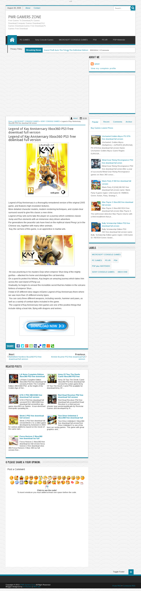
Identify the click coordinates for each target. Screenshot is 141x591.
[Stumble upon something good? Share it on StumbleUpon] (31, 346)
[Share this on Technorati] (52, 346)
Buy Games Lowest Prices (102, 128)
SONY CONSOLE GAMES (103, 272)
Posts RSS (116, 586)
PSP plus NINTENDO (101, 266)
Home (12, 39)
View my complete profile (103, 68)
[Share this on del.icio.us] (39, 346)
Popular (95, 122)
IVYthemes (27, 587)
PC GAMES (25, 40)
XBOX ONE (122, 272)
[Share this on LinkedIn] (44, 346)
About (27, 8)
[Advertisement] (47, 84)
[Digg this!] (35, 346)
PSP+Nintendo (119, 40)
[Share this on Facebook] (18, 346)
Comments (117, 122)
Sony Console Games (44, 40)
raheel (75, 118)
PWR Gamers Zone (24, 17)
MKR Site (37, 587)
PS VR (104, 40)
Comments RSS (129, 586)
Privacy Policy (16, 49)
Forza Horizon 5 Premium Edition (59, 50)
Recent (106, 122)
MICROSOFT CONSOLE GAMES (73, 40)
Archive (129, 122)
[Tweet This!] (22, 346)
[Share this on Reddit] (48, 346)
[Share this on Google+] (26, 346)
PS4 (94, 40)
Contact (37, 8)
